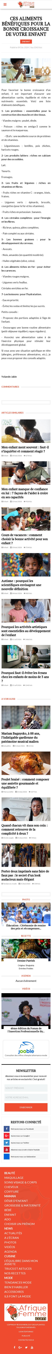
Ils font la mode (17, 1296)
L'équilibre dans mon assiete (21, 1262)
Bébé (8, 1210)
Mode (8, 1277)
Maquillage (14, 1177)
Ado (7, 1219)
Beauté (9, 1173)
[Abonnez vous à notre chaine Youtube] (32, 1347)
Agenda (10, 1251)
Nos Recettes (15, 1273)
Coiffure (11, 1191)
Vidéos (9, 1246)
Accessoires (14, 1291)
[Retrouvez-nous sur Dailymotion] (37, 1347)
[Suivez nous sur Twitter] (26, 1347)
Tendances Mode (18, 1282)
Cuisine (9, 1256)
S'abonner (26, 1107)
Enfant (10, 1214)
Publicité (26, 1336)
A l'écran (11, 1237)
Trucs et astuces (18, 1268)
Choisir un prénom (19, 1223)
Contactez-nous (26, 1340)
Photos (10, 1242)
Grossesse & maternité (22, 1205)
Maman (10, 1196)
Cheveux (11, 1186)
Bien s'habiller (16, 1287)
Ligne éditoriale (26, 1331)
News (8, 1228)
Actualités (13, 1233)
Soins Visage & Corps (20, 1182)
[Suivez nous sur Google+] (20, 1347)
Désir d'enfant (16, 1200)
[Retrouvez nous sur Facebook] (14, 1347)
